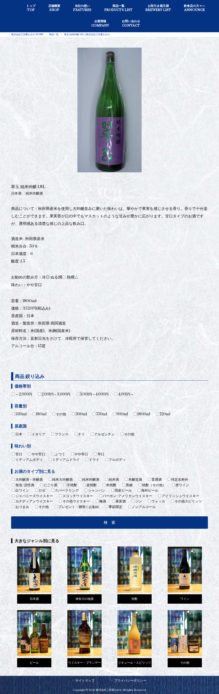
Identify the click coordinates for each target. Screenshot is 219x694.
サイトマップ (85, 680)
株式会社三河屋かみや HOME (27, 34)
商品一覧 (54, 34)
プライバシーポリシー (130, 680)
